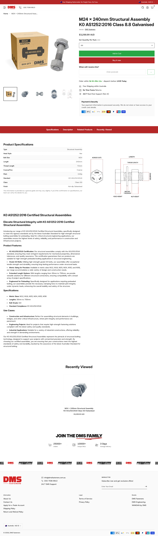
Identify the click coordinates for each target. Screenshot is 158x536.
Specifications (52, 129)
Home (5, 13)
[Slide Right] (111, 2)
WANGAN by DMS (139, 505)
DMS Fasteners (90, 29)
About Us (7, 499)
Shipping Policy (9, 508)
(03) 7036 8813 (50, 481)
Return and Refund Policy (13, 512)
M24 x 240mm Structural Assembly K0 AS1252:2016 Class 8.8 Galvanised (79, 409)
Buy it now (117, 60)
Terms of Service (85, 499)
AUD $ (147, 2)
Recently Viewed (104, 129)
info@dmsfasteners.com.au (55, 477)
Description (68, 129)
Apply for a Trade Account (13, 505)
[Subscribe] (145, 486)
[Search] (142, 7)
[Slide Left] (46, 2)
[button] (142, 7)
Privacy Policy (84, 502)
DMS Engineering (138, 502)
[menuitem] (40, 499)
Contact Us (7, 502)
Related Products (84, 129)
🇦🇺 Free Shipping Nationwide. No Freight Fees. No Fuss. (79, 2)
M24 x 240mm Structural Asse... (25, 13)
